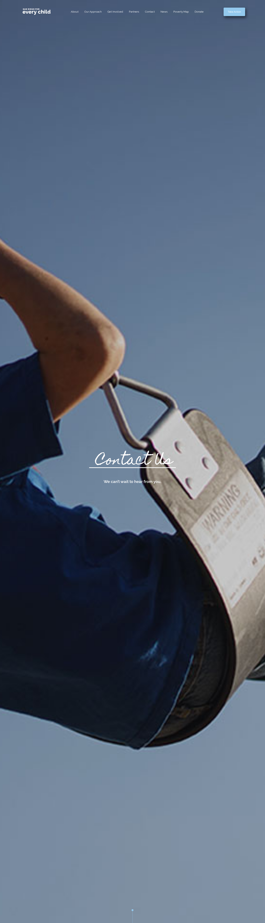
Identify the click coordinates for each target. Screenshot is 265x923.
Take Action (234, 11)
